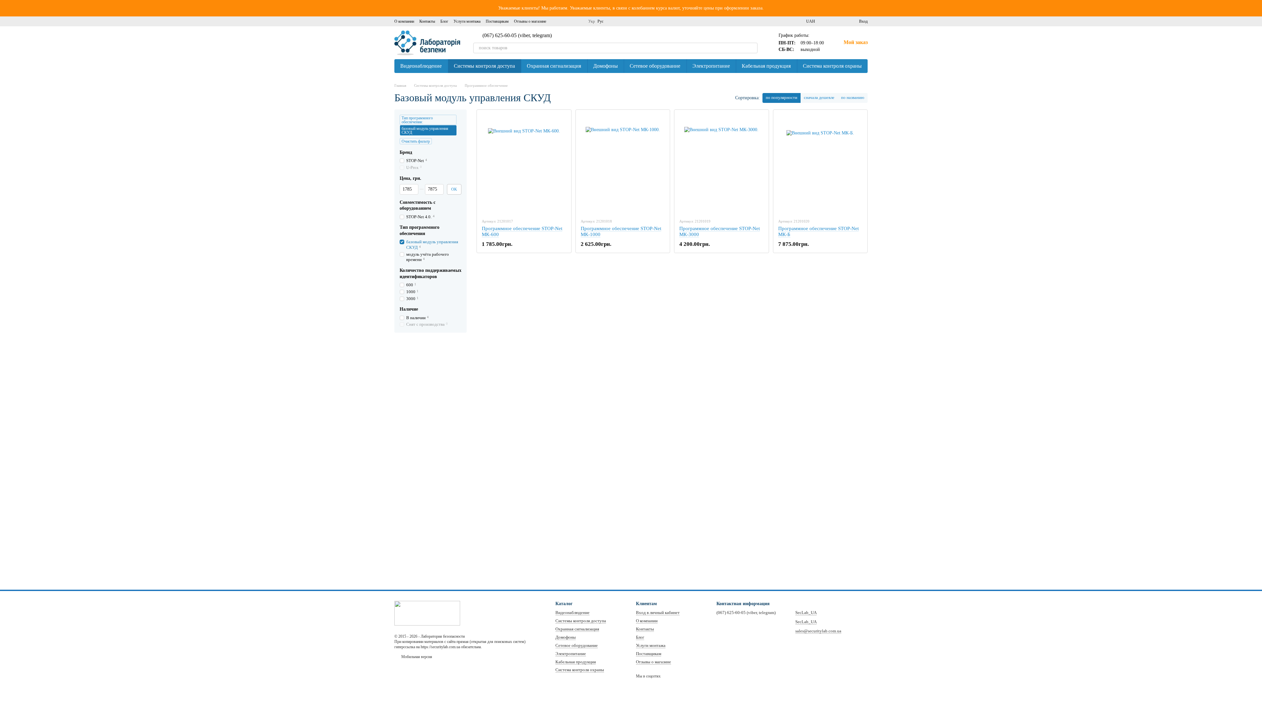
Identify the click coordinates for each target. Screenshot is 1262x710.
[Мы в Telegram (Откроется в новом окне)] (579, 21)
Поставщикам (497, 21)
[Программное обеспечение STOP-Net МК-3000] (721, 164)
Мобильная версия (416, 656)
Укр (591, 21)
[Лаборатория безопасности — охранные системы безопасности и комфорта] (427, 612)
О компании (404, 21)
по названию (852, 97)
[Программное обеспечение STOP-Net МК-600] (524, 164)
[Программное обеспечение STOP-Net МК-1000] (623, 164)
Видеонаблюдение (421, 66)
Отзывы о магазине (530, 21)
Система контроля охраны (832, 66)
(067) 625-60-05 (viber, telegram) (517, 35)
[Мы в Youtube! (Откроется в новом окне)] (571, 21)
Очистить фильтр (416, 141)
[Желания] (842, 21)
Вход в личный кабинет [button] (658, 612)
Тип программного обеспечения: (417, 120)
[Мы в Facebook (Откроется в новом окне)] (555, 21)
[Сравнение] (830, 21)
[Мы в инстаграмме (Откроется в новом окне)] (563, 21)
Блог (444, 21)
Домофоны (605, 66)
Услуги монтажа (467, 21)
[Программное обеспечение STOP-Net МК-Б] (820, 164)
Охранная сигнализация (554, 66)
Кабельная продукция (766, 66)
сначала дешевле (819, 97)
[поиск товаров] (752, 48)
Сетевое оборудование (655, 66)
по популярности (781, 97)
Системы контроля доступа (484, 66)
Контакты (427, 21)
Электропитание (711, 66)
